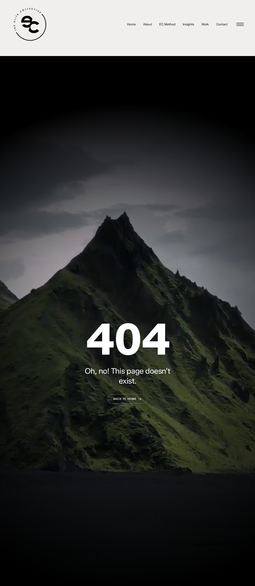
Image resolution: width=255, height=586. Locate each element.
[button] (240, 24)
